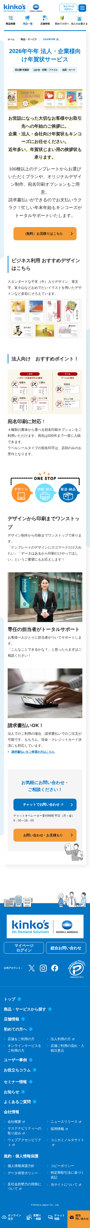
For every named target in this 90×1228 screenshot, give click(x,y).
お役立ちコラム (17, 1070)
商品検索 (10, 23)
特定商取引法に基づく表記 (67, 1175)
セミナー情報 (15, 1082)
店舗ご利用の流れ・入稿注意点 (67, 1048)
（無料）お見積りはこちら (43, 233)
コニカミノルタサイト (67, 1140)
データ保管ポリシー (23, 1173)
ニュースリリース (64, 1121)
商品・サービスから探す (25, 1009)
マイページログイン (68, 8)
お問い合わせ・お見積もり (43, 835)
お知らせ (11, 1092)
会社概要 (14, 1121)
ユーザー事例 (15, 1060)
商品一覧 (28, 23)
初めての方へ (62, 23)
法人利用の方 (61, 1039)
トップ (9, 999)
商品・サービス (29, 39)
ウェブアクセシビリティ (24, 1142)
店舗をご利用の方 (21, 1039)
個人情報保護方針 (21, 1166)
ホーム (11, 39)
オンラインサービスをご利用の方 (24, 1048)
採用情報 (57, 1129)
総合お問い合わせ (66, 948)
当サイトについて (64, 1184)
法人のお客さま (79, 23)
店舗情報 (45, 23)
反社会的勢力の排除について (24, 1186)
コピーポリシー (62, 1166)
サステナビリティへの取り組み (24, 1130)
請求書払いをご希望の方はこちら (33, 751)
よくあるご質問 (17, 1102)
